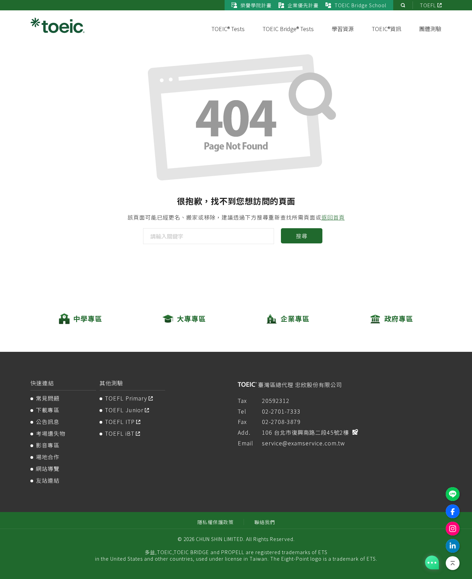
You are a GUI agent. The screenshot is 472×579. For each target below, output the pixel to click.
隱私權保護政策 (215, 522)
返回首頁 (333, 217)
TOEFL (428, 5)
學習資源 (343, 29)
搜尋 (301, 236)
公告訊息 (47, 421)
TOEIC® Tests (228, 29)
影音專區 (47, 445)
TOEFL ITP (120, 421)
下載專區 (47, 410)
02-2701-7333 (281, 411)
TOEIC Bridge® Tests (288, 29)
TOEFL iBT (119, 433)
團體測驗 (430, 29)
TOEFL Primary (126, 398)
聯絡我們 (264, 522)
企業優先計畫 (303, 5)
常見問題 (47, 398)
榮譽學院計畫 (256, 5)
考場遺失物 (50, 433)
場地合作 (47, 457)
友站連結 (47, 480)
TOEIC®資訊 (386, 29)
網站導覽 (47, 468)
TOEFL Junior (124, 410)
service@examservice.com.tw (303, 443)
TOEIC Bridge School (360, 5)
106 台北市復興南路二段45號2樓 (305, 432)
